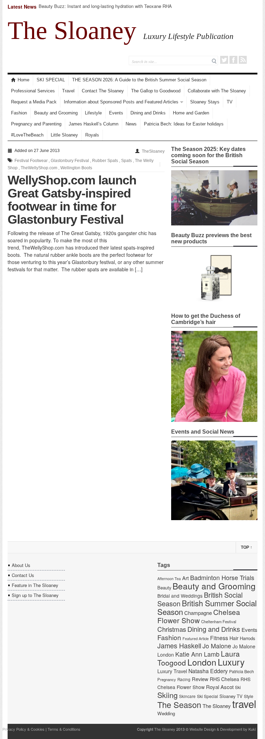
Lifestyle (93, 112)
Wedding (166, 713)
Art (185, 577)
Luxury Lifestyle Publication (188, 36)
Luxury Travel (172, 671)
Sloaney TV (231, 696)
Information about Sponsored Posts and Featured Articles (121, 101)
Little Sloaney (64, 135)
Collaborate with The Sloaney (217, 90)
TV (230, 101)
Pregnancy (166, 679)
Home (23, 79)
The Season (179, 704)
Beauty (164, 587)
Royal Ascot (220, 686)
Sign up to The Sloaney (35, 595)
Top (246, 547)
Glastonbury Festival (70, 160)
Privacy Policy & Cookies (23, 729)
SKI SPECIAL (51, 79)
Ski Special (207, 696)
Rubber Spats (105, 160)
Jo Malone (217, 645)
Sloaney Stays (204, 101)
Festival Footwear (31, 160)
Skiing (167, 694)
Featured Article (196, 638)
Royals (92, 135)
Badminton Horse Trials (222, 577)
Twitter (224, 60)
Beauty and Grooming (56, 112)
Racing (183, 679)
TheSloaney (153, 151)
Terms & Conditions (64, 729)
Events (116, 112)
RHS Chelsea (224, 679)
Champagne (198, 612)
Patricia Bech (241, 671)
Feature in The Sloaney (35, 585)
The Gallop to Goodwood (155, 90)
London (201, 662)
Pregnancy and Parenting (36, 123)
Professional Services (33, 90)
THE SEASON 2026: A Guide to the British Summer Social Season (139, 79)
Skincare (187, 696)
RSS (243, 60)
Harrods (247, 638)
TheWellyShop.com (39, 167)
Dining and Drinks (148, 112)
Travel (68, 90)
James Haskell (179, 645)
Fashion (19, 112)
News (131, 123)
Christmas (171, 629)
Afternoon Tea (169, 578)
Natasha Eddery (208, 671)
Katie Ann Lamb (197, 654)
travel (244, 703)
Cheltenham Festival (218, 621)
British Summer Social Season (207, 607)
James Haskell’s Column (93, 123)
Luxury (231, 662)
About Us (21, 565)
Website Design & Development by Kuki (222, 729)
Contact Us (23, 575)
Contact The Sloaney (103, 90)
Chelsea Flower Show (198, 616)
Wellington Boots (76, 167)
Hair (233, 638)
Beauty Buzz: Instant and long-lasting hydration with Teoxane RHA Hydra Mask (105, 9)
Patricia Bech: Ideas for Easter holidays (184, 123)
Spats (126, 160)
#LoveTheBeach (27, 135)
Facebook (233, 60)
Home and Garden (191, 112)
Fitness (219, 638)
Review (200, 678)
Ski (238, 687)
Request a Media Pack (34, 101)
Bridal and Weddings (180, 595)
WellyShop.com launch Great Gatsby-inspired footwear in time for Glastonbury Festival (72, 199)
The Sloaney (72, 30)
